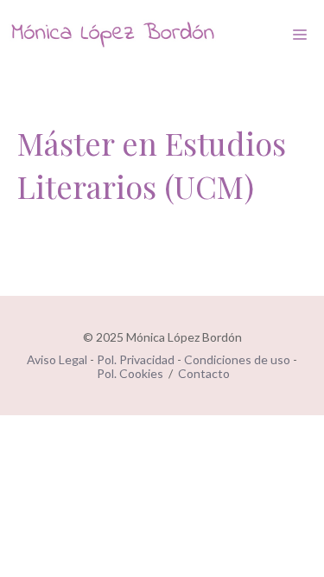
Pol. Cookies (130, 373)
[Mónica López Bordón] (112, 34)
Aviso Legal (57, 359)
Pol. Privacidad (136, 359)
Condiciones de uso (237, 359)
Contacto (204, 373)
